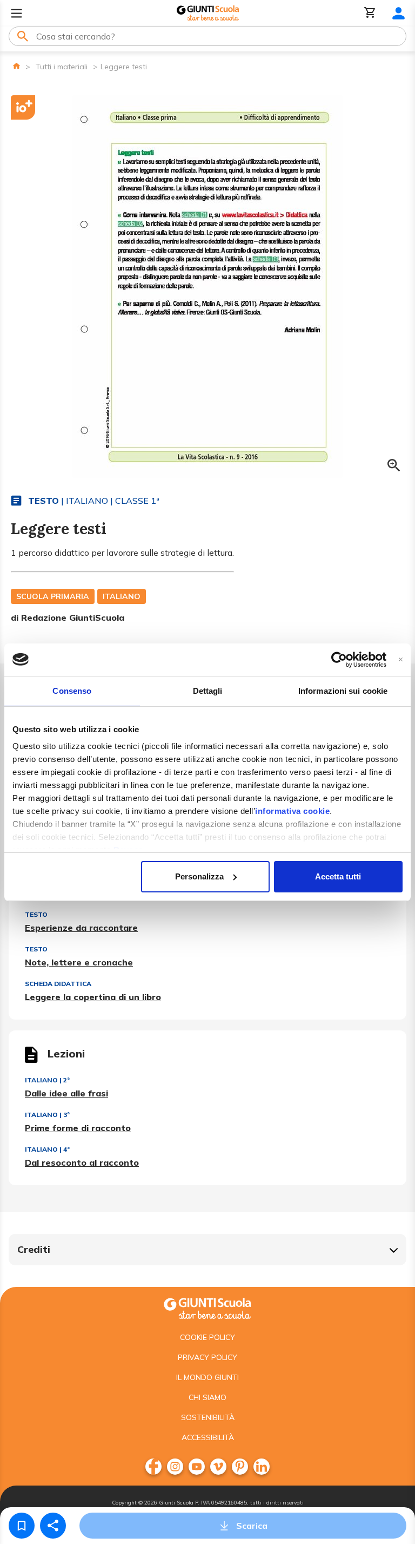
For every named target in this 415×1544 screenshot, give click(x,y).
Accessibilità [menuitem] (208, 1437)
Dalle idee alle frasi (66, 1093)
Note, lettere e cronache (79, 962)
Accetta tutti (338, 876)
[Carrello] (370, 13)
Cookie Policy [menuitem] (207, 1337)
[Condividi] (53, 1526)
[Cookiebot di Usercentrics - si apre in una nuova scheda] (339, 660)
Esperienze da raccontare (81, 927)
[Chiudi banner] (401, 659)
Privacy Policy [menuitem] (207, 1357)
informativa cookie (292, 811)
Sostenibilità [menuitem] (208, 1417)
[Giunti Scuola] (208, 13)
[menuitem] (153, 1466)
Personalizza (199, 876)
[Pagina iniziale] (16, 66)
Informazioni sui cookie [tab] (342, 690)
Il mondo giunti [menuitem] (207, 1377)
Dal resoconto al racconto (82, 1162)
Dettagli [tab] (208, 690)
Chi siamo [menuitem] (207, 1397)
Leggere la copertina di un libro (93, 996)
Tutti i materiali (62, 66)
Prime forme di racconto (78, 1127)
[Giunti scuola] (207, 1307)
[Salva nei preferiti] (22, 1526)
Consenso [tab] (71, 690)
